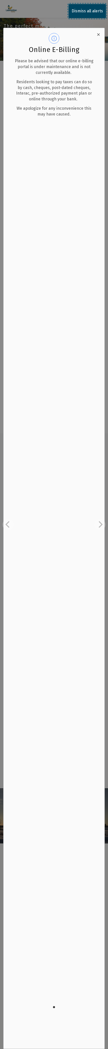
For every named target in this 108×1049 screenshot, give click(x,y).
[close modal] (98, 34)
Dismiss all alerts (87, 11)
